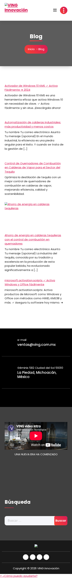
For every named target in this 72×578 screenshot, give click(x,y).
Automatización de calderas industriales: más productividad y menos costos (33, 124)
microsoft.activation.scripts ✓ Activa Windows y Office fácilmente (30, 282)
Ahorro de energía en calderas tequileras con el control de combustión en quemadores (33, 239)
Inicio (31, 49)
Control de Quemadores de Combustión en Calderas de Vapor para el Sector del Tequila (33, 167)
